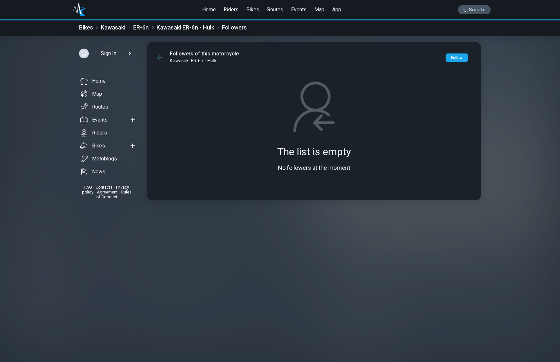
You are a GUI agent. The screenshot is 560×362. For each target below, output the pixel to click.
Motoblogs (104, 159)
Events (299, 9)
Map (319, 9)
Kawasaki (113, 27)
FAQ (88, 187)
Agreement (107, 192)
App (336, 9)
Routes (275, 9)
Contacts (104, 187)
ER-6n (141, 27)
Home (209, 9)
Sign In (477, 9)
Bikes (252, 9)
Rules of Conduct (114, 194)
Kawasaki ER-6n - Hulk (185, 27)
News (98, 172)
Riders (231, 9)
